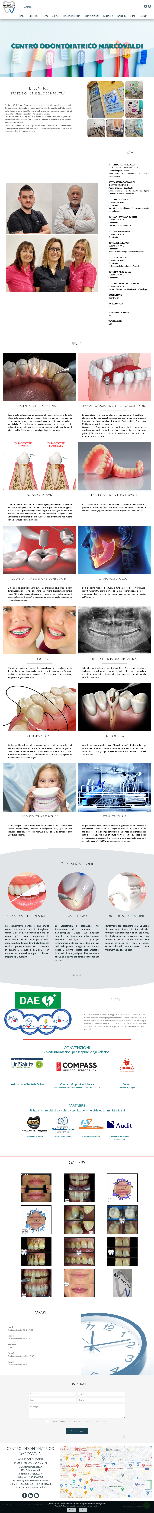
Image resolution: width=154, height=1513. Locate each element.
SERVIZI (55, 16)
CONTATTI (145, 16)
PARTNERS (108, 16)
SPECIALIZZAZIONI (72, 16)
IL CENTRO (33, 16)
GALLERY (121, 16)
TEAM (45, 16)
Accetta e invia (77, 1431)
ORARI (133, 16)
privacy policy (93, 1506)
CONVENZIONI (92, 16)
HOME (21, 16)
